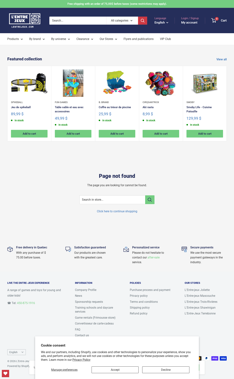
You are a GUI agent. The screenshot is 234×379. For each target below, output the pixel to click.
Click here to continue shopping (117, 211)
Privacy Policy (81, 359)
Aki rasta (148, 107)
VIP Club (165, 39)
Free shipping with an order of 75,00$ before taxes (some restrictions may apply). (117, 3)
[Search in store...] (149, 199)
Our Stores (106, 39)
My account (189, 22)
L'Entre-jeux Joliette (197, 290)
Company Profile (85, 290)
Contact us (82, 335)
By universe (58, 39)
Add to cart (29, 134)
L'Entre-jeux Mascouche (200, 295)
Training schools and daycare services (94, 309)
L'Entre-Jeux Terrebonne (200, 313)
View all (221, 59)
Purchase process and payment (150, 290)
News (78, 295)
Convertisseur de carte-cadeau (94, 323)
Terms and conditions (144, 301)
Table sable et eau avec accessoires (69, 109)
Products (13, 39)
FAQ (77, 329)
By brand (35, 39)
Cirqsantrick (151, 102)
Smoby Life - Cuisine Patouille (199, 109)
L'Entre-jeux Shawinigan (200, 307)
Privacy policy (139, 295)
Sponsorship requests (89, 301)
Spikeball (17, 102)
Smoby (190, 102)
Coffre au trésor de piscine (115, 107)
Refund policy (139, 313)
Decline (166, 370)
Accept (115, 370)
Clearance (82, 39)
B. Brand (104, 102)
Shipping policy (140, 307)
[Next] (227, 103)
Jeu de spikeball (21, 107)
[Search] (142, 21)
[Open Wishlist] (5, 373)
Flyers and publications (139, 39)
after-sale (154, 257)
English (13, 352)
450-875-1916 (26, 303)
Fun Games (61, 102)
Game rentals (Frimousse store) (95, 317)
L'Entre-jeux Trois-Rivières (201, 301)
